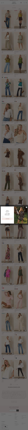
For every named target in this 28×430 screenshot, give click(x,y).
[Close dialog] (26, 207)
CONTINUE (7, 218)
